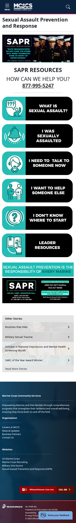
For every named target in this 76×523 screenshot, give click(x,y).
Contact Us (8, 437)
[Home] (23, 6)
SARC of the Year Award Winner (24, 360)
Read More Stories (16, 368)
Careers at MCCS (10, 427)
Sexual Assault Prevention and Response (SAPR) (27, 469)
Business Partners (11, 434)
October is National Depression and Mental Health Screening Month (35, 348)
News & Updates (10, 430)
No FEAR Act (31, 506)
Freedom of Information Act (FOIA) (41, 509)
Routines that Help (16, 327)
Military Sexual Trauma (19, 337)
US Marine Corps (11, 458)
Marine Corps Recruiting (15, 462)
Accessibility (30, 512)
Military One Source (12, 465)
